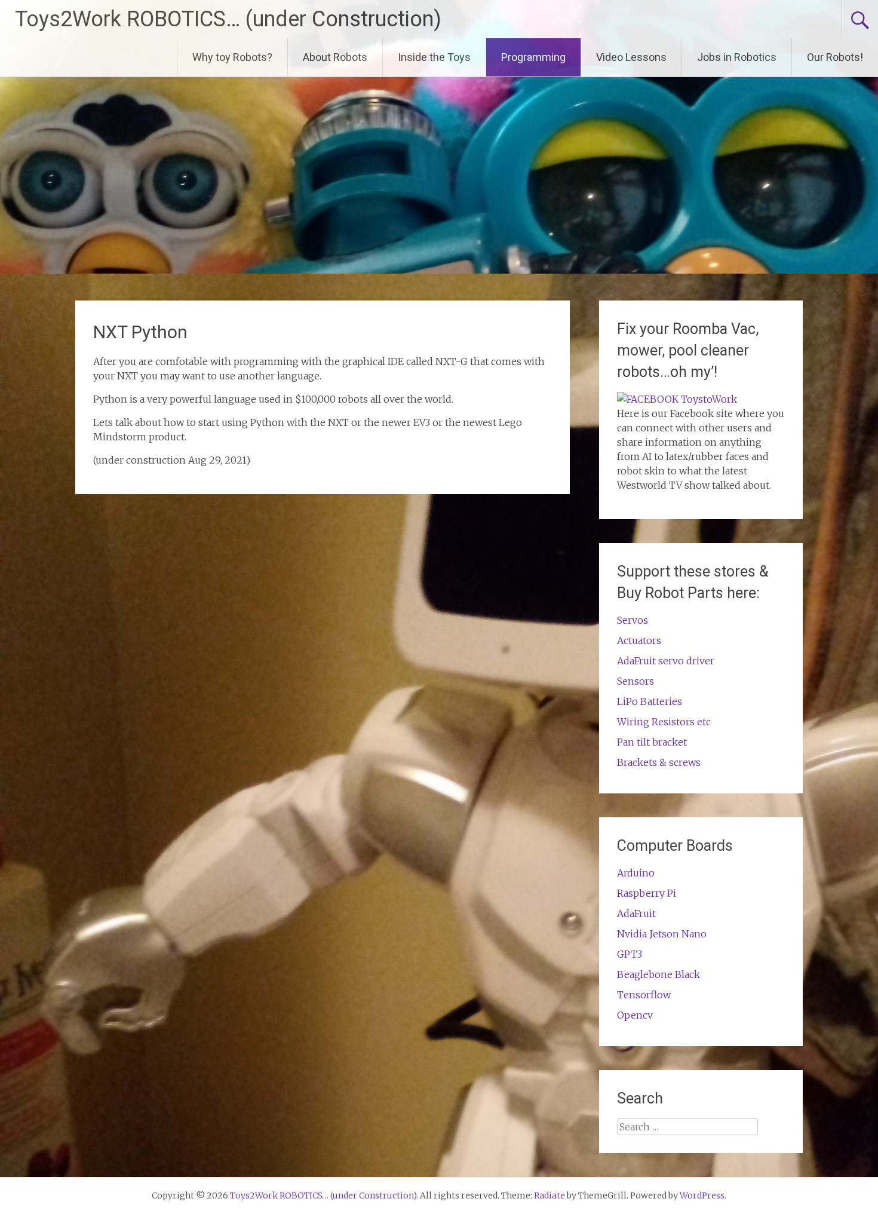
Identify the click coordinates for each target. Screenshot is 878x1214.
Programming (533, 57)
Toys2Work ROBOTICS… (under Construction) (228, 19)
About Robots (335, 57)
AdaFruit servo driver (665, 661)
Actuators (639, 640)
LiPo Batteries (649, 701)
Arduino (636, 873)
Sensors (635, 681)
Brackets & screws (659, 762)
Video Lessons (631, 57)
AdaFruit (636, 913)
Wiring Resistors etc (664, 722)
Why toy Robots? (232, 57)
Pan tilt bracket (652, 742)
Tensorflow (644, 995)
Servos (632, 620)
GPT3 (629, 954)
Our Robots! (835, 57)
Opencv (635, 1015)
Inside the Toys (434, 57)
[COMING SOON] (677, 399)
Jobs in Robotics (736, 57)
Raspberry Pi (646, 893)
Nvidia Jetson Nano (662, 934)
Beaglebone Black (658, 974)
